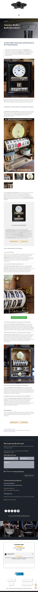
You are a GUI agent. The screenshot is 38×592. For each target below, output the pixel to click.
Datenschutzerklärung (19, 471)
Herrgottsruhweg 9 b (9, 488)
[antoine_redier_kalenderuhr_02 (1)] (19, 179)
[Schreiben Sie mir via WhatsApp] (36, 585)
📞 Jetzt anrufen (14, 241)
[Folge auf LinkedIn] (9, 511)
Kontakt (11, 580)
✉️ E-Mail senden (23, 241)
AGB (10, 584)
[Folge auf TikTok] (15, 511)
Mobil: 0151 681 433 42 (10, 499)
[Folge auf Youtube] (18, 511)
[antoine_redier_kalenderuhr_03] (8, 179)
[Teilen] (36, 582)
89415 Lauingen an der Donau (11, 490)
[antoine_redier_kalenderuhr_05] (8, 188)
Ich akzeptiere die (14, 471)
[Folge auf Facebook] (6, 511)
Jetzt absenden (29, 475)
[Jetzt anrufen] (36, 588)
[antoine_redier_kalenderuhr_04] (29, 179)
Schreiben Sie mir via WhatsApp (19, 317)
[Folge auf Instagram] (12, 511)
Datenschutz (26, 584)
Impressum (27, 580)
